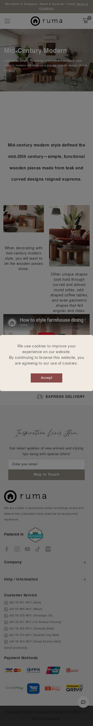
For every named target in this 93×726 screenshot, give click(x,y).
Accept (46, 378)
